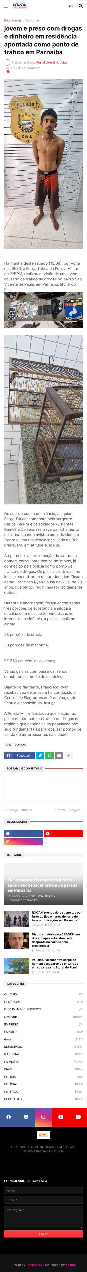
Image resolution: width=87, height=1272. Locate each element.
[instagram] (23, 841)
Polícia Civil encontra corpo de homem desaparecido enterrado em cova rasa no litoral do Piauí (55, 963)
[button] (6, 6)
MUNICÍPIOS (43, 1046)
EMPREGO (43, 1024)
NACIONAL (43, 1054)
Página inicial (13, 20)
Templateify (34, 1265)
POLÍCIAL (43, 1084)
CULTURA (43, 994)
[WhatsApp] (49, 755)
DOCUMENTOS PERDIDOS (43, 1009)
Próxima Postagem (67, 810)
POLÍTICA (43, 1091)
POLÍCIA (43, 1076)
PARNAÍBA (43, 1062)
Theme (71, 1265)
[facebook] (23, 833)
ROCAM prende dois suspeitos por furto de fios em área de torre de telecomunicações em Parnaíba (57, 916)
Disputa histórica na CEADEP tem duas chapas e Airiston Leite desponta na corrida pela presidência (56, 940)
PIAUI (43, 1069)
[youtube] (63, 833)
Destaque (32, 20)
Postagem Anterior (19, 810)
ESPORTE (43, 1031)
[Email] (59, 755)
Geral (43, 1039)
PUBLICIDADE (43, 1099)
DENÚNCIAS (43, 1002)
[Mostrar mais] (68, 755)
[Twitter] (40, 755)
